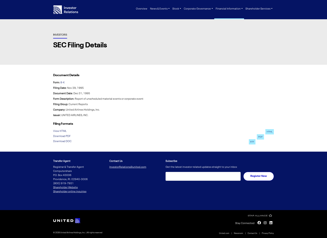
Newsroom (238, 233)
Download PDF (62, 136)
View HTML (60, 131)
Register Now (258, 176)
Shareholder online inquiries (69, 191)
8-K (62, 82)
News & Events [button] (159, 8)
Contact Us (253, 233)
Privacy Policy (268, 233)
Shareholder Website (65, 187)
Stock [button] (175, 8)
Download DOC (62, 141)
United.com (224, 233)
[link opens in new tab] (67, 220)
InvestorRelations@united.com (127, 167)
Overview (141, 8)
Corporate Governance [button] (197, 8)
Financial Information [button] (228, 8)
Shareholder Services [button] (257, 8)
